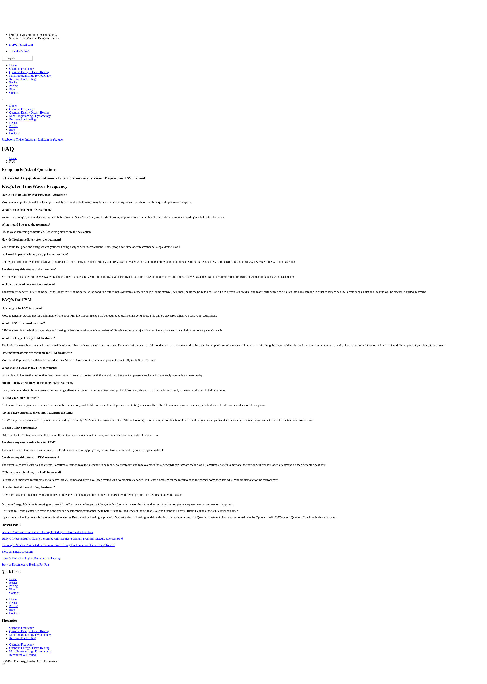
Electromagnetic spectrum (17, 551)
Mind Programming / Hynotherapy (30, 75)
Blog (12, 89)
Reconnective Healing (22, 79)
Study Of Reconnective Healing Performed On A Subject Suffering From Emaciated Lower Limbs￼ (62, 538)
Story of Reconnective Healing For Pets (25, 564)
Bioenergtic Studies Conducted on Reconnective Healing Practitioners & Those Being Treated (58, 545)
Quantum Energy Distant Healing (29, 72)
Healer (13, 82)
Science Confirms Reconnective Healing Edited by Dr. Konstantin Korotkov (47, 532)
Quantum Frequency (21, 68)
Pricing (13, 85)
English (10, 58)
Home (13, 65)
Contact (13, 92)
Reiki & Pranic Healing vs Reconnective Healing (31, 558)
